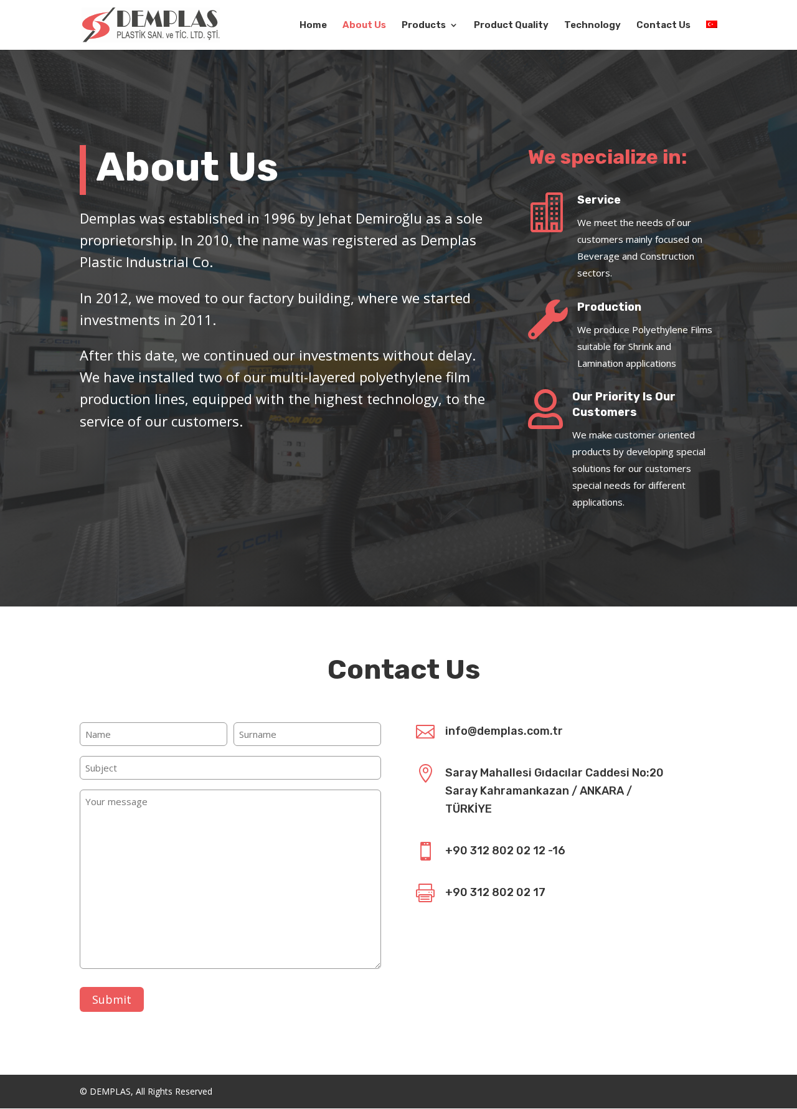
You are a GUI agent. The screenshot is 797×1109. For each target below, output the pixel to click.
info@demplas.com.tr (504, 731)
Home (313, 26)
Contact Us (663, 26)
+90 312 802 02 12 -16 (505, 850)
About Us (364, 26)
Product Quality (511, 26)
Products (424, 26)
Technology (592, 26)
